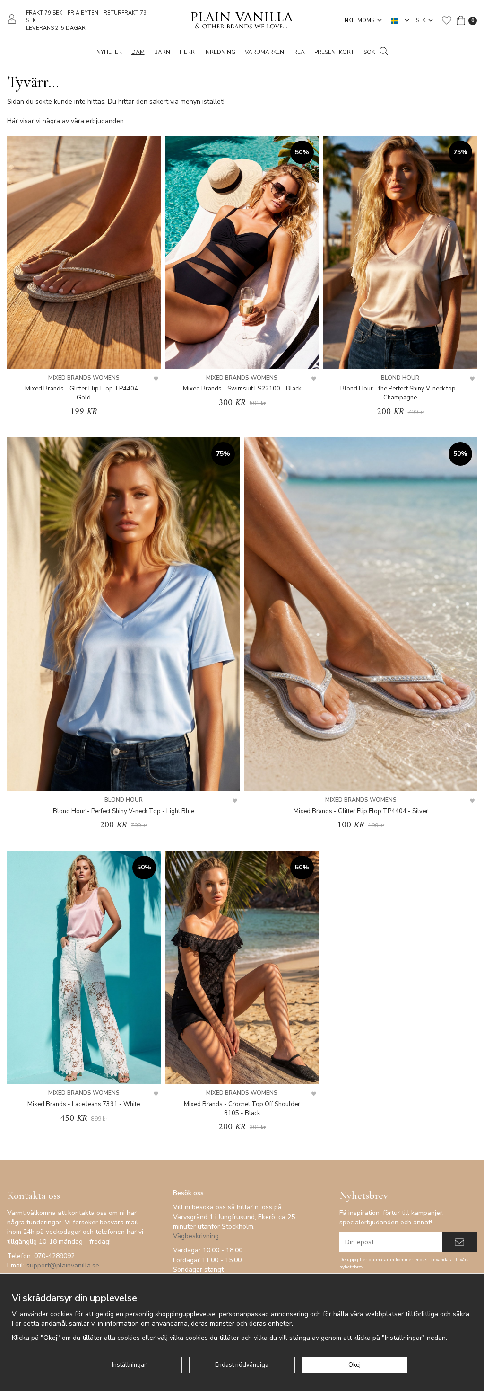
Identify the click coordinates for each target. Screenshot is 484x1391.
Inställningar (129, 1365)
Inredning (219, 52)
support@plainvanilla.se (62, 1265)
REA (299, 52)
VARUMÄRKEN (264, 52)
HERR (187, 52)
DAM (138, 52)
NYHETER (109, 52)
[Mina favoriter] (446, 20)
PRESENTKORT (334, 52)
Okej (354, 1365)
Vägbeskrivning (196, 1236)
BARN (162, 52)
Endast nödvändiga (241, 1365)
